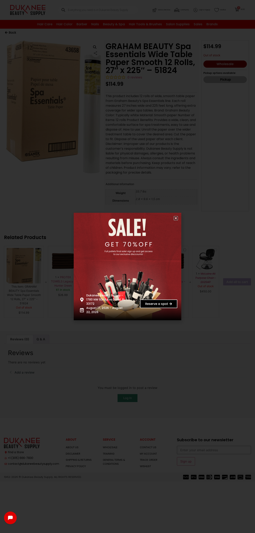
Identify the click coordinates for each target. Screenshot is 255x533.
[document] (127, 266)
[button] (175, 218)
